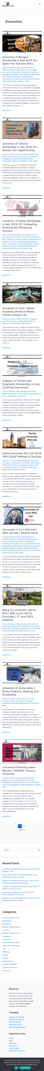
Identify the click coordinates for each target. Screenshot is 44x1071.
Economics (6, 72)
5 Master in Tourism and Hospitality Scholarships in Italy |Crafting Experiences (21, 384)
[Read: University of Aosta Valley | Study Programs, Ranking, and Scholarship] (22, 673)
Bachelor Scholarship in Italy (20, 70)
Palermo (26, 394)
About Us (12, 1043)
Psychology (23, 248)
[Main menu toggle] (39, 4)
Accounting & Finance (29, 235)
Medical (15, 161)
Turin (22, 323)
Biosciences (25, 461)
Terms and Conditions (17, 1051)
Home (11, 1038)
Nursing (5, 958)
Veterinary (20, 81)
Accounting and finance (11, 918)
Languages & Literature (10, 74)
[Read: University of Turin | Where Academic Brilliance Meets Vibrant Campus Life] (22, 293)
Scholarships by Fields (10, 79)
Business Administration (28, 539)
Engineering (15, 72)
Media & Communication (32, 546)
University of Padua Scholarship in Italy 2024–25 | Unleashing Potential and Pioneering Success (21, 225)
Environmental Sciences (20, 782)
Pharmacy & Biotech (13, 77)
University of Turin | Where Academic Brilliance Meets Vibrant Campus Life (18, 311)
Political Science (27, 77)
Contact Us (13, 1046)
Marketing (24, 628)
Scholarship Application (17, 1027)
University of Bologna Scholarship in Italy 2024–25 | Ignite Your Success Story (20, 60)
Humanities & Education (29, 72)
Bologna (34, 70)
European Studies (8, 701)
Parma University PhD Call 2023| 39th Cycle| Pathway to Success (22, 455)
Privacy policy (25, 1068)
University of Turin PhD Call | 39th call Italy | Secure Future (20, 531)
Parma (32, 465)
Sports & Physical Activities (29, 79)
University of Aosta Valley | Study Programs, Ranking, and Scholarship (20, 691)
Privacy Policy (14, 1048)
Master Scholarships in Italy (23, 159)
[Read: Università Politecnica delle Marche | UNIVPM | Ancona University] (22, 751)
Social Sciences (8, 553)
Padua (19, 246)
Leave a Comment (9, 68)
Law (21, 74)
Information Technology (30, 463)
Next (22, 830)
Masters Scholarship (16, 1020)
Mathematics (7, 161)
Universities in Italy (9, 81)
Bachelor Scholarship (16, 1017)
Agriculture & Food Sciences (12, 237)
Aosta (23, 699)
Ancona (12, 780)
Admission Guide (15, 1025)
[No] (41, 1064)
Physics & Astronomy (10, 248)
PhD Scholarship (8, 550)
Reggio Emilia (7, 470)
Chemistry (10, 239)
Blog (18, 68)
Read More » (6, 110)
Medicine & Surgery (9, 246)
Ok (16, 1068)
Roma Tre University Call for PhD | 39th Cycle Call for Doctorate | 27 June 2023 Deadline (19, 614)
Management (7, 159)
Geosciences (16, 463)
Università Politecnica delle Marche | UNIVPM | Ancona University (18, 770)
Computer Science (27, 154)
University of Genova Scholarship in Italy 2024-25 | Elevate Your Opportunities (19, 147)
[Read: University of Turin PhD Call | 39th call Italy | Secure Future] (22, 515)
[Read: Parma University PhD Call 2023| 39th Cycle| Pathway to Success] (22, 438)
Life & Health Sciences (10, 465)
